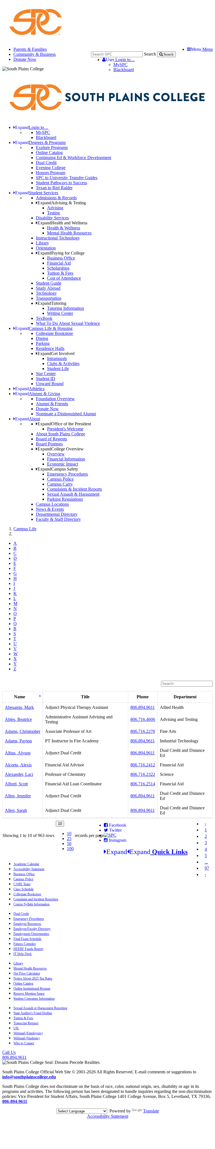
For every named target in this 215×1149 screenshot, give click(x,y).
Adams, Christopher (22, 731)
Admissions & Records (56, 197)
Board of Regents (51, 438)
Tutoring (52, 303)
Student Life (58, 368)
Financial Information (66, 459)
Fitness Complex (24, 944)
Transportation (48, 298)
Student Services (36, 192)
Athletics (30, 388)
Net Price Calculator (26, 973)
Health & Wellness (63, 228)
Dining (42, 338)
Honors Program (50, 172)
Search (150, 54)
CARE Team (21, 884)
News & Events (50, 509)
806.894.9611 (142, 707)
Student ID (45, 378)
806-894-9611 (14, 1101)
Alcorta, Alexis (18, 764)
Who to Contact (23, 1043)
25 (69, 838)
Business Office (61, 258)
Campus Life (24, 528)
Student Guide (48, 283)
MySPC (120, 64)
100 (70, 848)
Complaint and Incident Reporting (35, 899)
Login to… (120, 59)
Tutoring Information (65, 308)
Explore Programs (52, 147)
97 (207, 868)
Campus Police (60, 479)
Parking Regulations (65, 499)
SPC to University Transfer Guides (66, 177)
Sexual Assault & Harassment (73, 494)
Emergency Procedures (67, 474)
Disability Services (52, 217)
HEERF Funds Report (28, 949)
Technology (46, 293)
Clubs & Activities (63, 363)
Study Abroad (48, 288)
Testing (53, 212)
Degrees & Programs (40, 142)
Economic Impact (62, 464)
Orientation (46, 248)
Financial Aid (59, 263)
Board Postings (49, 444)
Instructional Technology (58, 238)
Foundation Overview (55, 398)
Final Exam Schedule (27, 939)
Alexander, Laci (19, 774)
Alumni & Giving (37, 393)
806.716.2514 (142, 783)
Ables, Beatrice (18, 719)
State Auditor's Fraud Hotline (32, 1013)
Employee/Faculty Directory (32, 929)
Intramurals (57, 358)
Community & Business (34, 54)
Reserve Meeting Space (29, 994)
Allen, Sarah (16, 810)
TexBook (44, 318)
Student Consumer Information (34, 999)
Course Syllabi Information (31, 904)
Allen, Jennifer (18, 795)
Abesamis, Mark (19, 707)
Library (42, 243)
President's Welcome (65, 428)
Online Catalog (49, 152)
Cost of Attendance (64, 278)
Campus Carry (60, 484)
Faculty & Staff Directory (58, 519)
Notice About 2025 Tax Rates (32, 978)
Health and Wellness (62, 222)
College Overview (61, 449)
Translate (151, 1111)
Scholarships (58, 268)
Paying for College (61, 253)
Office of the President (64, 423)
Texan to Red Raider (54, 187)
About (27, 418)
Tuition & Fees (60, 273)
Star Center (46, 373)
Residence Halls (50, 348)
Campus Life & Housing (44, 328)
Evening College (51, 167)
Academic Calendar (26, 864)
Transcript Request (25, 1023)
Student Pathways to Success (61, 182)
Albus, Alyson (18, 752)
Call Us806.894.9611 (14, 1055)
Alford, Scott (16, 783)
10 (69, 833)
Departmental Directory (57, 514)
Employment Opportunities (31, 934)
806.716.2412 (142, 764)
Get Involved (56, 353)
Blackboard (123, 69)
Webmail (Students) (26, 1038)
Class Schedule (23, 889)
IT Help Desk (22, 954)
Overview (56, 454)
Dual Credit (46, 162)
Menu (202, 49)
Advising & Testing (62, 202)
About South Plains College (60, 433)
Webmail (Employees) (28, 1033)
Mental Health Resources (69, 233)
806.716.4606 (142, 719)
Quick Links (147, 851)
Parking (43, 343)
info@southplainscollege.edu (29, 1076)
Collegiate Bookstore (54, 333)
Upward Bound (50, 383)
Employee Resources (27, 924)
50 (69, 843)
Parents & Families (30, 49)
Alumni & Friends (52, 403)
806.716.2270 (142, 731)
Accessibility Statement (28, 869)
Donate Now (24, 59)
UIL (16, 1028)
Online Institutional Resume (31, 988)
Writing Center (60, 313)
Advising (55, 207)
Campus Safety (58, 469)
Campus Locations (52, 504)
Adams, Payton (18, 740)
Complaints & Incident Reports (74, 489)
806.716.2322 (142, 774)
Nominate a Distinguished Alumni (66, 413)
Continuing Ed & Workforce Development (73, 157)
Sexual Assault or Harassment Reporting (40, 1008)
